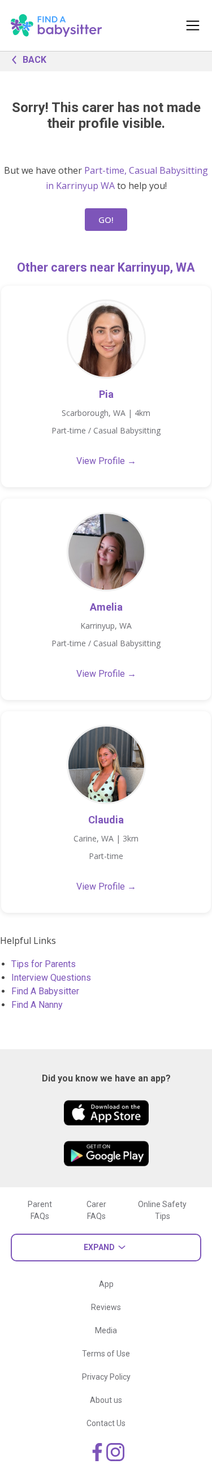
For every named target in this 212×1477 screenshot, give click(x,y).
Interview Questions (51, 977)
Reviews (106, 1307)
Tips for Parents (43, 964)
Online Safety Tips (162, 1210)
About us (106, 1400)
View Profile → (106, 461)
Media (106, 1330)
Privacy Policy (106, 1376)
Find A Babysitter (45, 991)
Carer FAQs (96, 1210)
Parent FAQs (40, 1210)
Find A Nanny (37, 1004)
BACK (34, 59)
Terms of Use (106, 1353)
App (106, 1284)
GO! (106, 219)
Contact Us (106, 1423)
